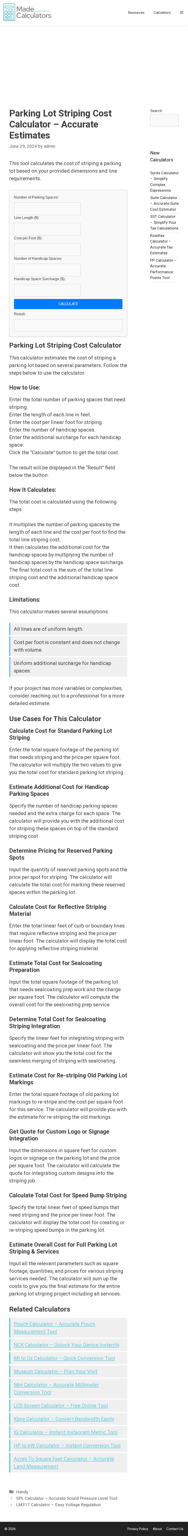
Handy (22, 1491)
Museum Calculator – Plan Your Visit (55, 1371)
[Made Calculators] (28, 12)
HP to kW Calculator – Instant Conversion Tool (67, 1445)
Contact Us (174, 1529)
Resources (136, 13)
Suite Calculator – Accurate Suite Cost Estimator (164, 203)
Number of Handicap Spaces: (38, 258)
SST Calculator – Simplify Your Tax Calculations (164, 222)
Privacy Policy (137, 1529)
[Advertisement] (94, 60)
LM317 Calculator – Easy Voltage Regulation (58, 1504)
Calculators (162, 13)
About (157, 1529)
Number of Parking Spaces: (36, 197)
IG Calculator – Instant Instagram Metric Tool (66, 1432)
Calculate (68, 304)
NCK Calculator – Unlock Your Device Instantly (66, 1345)
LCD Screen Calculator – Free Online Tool (61, 1406)
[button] (181, 12)
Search (156, 110)
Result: (19, 314)
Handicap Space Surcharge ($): (39, 279)
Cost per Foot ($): (28, 238)
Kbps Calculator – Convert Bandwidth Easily (64, 1419)
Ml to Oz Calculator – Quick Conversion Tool (64, 1358)
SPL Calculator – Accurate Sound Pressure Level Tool (66, 1498)
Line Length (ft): (26, 218)
